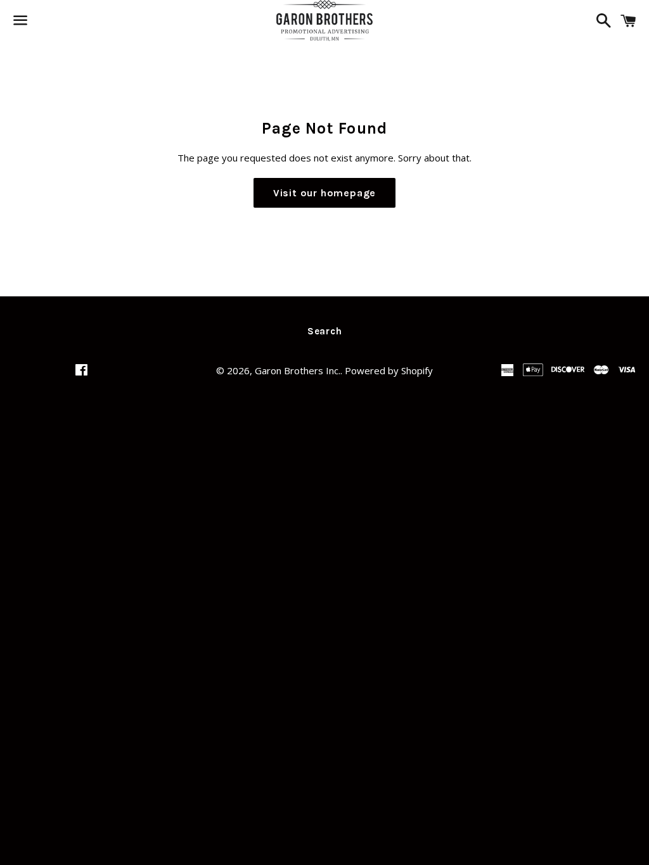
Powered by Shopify (389, 370)
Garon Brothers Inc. (297, 370)
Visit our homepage (324, 193)
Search (324, 331)
